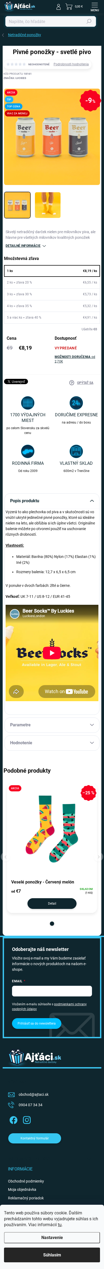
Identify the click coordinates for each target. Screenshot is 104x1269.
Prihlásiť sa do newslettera (37, 1023)
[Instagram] (26, 1119)
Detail (52, 903)
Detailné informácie (23, 246)
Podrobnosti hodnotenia (71, 64)
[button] (52, 923)
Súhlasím (52, 1254)
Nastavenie (52, 1237)
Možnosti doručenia (75, 359)
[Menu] (94, 6)
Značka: (14, 78)
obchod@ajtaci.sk (34, 1094)
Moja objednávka (22, 1189)
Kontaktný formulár (35, 1138)
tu (60, 1224)
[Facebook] (12, 1119)
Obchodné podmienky (26, 1181)
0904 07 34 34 (30, 1105)
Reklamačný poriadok (26, 1198)
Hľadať (89, 21)
